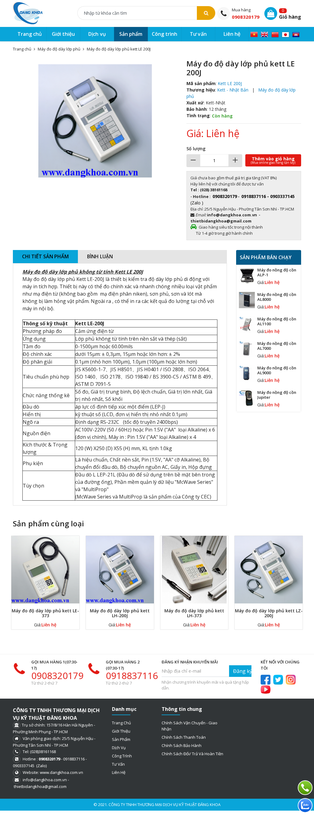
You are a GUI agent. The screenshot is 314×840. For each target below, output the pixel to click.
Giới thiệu (121, 731)
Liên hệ (118, 772)
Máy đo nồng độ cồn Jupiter (276, 395)
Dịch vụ (119, 747)
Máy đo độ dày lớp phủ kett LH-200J (120, 613)
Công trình (122, 756)
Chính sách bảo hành (181, 745)
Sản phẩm (121, 739)
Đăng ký (242, 671)
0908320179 (245, 17)
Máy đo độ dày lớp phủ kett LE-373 (45, 613)
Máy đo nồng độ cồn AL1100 (276, 321)
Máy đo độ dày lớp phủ (59, 49)
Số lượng (195, 148)
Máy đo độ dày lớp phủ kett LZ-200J (269, 613)
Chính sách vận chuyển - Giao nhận (189, 726)
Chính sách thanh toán (184, 737)
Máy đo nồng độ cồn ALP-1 (276, 272)
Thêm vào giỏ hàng (273, 160)
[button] (172, 64)
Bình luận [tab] (100, 256)
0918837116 (132, 675)
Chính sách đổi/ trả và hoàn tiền (192, 753)
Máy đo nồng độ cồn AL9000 (276, 370)
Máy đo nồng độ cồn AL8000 (276, 297)
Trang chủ (121, 723)
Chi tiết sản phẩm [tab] (45, 256)
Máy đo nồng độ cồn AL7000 (276, 346)
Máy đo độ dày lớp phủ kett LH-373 (194, 613)
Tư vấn (118, 764)
